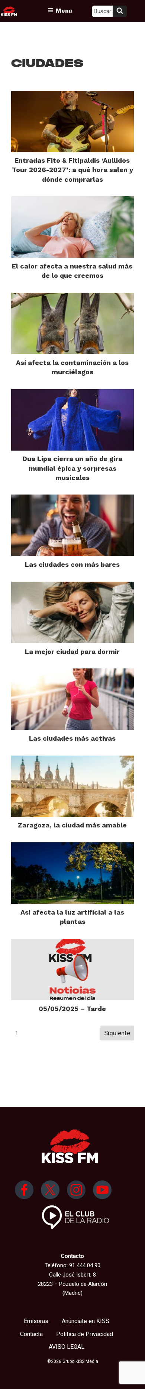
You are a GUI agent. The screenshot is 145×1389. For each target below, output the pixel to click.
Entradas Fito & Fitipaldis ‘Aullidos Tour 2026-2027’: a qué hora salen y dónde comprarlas (72, 169)
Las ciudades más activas (72, 738)
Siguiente (117, 1033)
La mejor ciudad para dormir (72, 651)
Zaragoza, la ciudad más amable (72, 825)
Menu (64, 10)
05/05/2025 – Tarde (72, 1009)
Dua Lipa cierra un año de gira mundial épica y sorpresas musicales (72, 468)
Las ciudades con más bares (72, 564)
